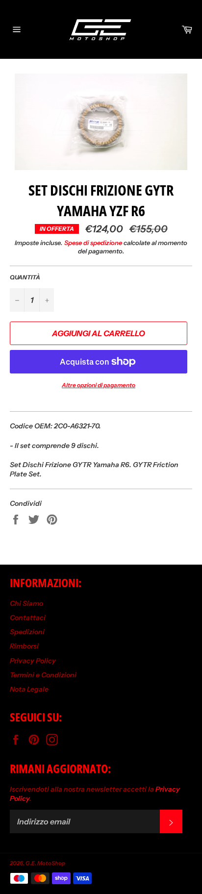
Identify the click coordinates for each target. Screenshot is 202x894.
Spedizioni (27, 631)
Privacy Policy (33, 660)
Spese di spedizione (93, 243)
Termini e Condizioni (43, 674)
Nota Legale (29, 689)
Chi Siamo (26, 603)
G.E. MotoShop (45, 863)
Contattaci (28, 617)
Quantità (25, 277)
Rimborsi (24, 646)
